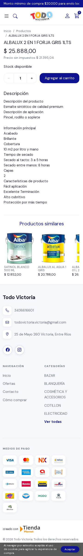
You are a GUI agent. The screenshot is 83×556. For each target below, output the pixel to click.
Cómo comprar (15, 400)
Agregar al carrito (59, 78)
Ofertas (9, 383)
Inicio (7, 31)
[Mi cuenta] (67, 16)
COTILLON (52, 405)
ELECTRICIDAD (55, 413)
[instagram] (19, 350)
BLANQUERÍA (54, 383)
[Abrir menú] (6, 16)
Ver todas (53, 421)
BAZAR (49, 375)
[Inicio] (41, 16)
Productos (23, 31)
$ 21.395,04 (45, 58)
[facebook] (7, 350)
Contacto (10, 391)
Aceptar (70, 549)
